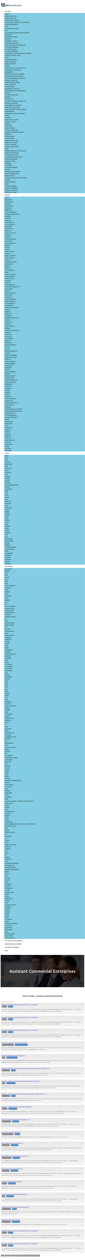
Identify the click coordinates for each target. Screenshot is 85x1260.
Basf (6, 788)
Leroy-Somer (9, 935)
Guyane (7, 446)
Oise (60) (7, 394)
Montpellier (8, 538)
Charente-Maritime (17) (11, 402)
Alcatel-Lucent (9, 892)
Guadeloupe (8, 444)
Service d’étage (9, 86)
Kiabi (6, 680)
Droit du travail (10, 127)
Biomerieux (8, 796)
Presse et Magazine (10, 144)
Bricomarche (9, 666)
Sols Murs (8, 38)
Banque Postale (10, 608)
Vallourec (8, 734)
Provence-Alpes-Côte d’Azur (13, 409)
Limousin (7, 319)
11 (20, 1255)
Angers (7, 515)
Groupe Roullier (10, 933)
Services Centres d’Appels (12, 171)
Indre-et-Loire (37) (10, 255)
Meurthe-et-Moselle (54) (12, 330)
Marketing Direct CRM (11, 140)
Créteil (7, 480)
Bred (6, 633)
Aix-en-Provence (10, 549)
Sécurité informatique (11, 94)
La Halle (7, 678)
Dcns (6, 902)
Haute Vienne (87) (10, 326)
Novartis (7, 790)
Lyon (6, 460)
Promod (7, 693)
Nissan (7, 772)
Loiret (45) (8, 259)
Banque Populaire (10, 616)
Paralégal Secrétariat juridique (14, 132)
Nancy (7, 505)
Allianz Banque (9, 631)
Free (6, 828)
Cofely (7, 819)
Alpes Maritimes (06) (11, 415)
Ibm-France (8, 906)
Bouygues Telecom (10, 826)
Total (7, 722)
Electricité (8, 34)
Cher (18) (7, 249)
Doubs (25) (8, 280)
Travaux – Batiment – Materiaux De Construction (19, 801)
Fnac (6, 660)
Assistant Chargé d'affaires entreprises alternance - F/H (15, 1119)
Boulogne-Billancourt (12, 484)
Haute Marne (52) (10, 270)
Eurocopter (8, 898)
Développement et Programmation (15, 90)
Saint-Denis (8, 468)
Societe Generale (10, 606)
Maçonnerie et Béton (11, 36)
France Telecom (9, 832)
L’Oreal (7, 707)
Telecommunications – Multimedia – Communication (20, 823)
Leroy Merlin (8, 670)
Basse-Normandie (10, 363)
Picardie (7, 390)
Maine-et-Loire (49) (10, 382)
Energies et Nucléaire (11, 103)
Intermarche (9, 649)
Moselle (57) (8, 334)
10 (18, 1255)
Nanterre (8, 476)
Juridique (8, 123)
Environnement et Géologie (13, 105)
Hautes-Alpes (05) (10, 413)
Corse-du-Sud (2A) (10, 274)
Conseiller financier (11, 59)
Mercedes (8, 765)
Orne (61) (7, 369)
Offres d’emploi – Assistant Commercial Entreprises (42, 996)
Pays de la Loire (9, 377)
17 (34, 1255)
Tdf (6, 850)
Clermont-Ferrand (10, 547)
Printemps (8, 658)
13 (25, 1255)
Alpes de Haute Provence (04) (13, 411)
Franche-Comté (9, 278)
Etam (6, 699)
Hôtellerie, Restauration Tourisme (15, 78)
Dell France (8, 919)
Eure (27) (7, 373)
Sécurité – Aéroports (11, 190)
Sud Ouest (8, 555)
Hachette (8, 846)
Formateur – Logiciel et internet (14, 74)
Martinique (8, 450)
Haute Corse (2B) (10, 276)
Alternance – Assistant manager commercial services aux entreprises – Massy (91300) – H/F (25, 1068)
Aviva (6, 593)
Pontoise (8, 482)
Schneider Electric (10, 736)
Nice (6, 536)
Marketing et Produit (11, 142)
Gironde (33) (8, 207)
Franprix (7, 651)
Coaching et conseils (12, 947)
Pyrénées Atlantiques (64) (12, 214)
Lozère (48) (8, 315)
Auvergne (8, 216)
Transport (8, 859)
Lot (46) (7, 348)
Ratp (6, 881)
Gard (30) (7, 311)
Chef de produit (10, 136)
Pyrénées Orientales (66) (12, 317)
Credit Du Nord (9, 624)
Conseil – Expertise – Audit (13, 55)
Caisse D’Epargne (10, 622)
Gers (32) (7, 346)
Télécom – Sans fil (10, 121)
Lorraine (7, 328)
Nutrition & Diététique (12, 152)
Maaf (6, 581)
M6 (6, 855)
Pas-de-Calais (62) (10, 361)
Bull (6, 931)
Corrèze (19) (8, 321)
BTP (6, 30)
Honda (7, 770)
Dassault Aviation (10, 747)
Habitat (7, 674)
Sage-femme (8, 165)
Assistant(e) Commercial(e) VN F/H (10, 1219)
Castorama (8, 664)
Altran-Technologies (11, 923)
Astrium (7, 908)
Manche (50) (8, 367)
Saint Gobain (9, 803)
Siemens (7, 913)
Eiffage (7, 815)
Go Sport (8, 703)
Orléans (7, 526)
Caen (6, 524)
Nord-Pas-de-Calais (11, 357)
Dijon (6, 495)
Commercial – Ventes (11, 40)
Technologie (9, 888)
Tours (7, 522)
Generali (7, 591)
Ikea (6, 672)
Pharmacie (8, 163)
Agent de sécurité (10, 181)
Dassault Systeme (10, 904)
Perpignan (8, 563)
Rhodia (7, 782)
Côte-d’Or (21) (9, 228)
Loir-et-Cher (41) (10, 257)
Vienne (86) (8, 406)
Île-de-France (9, 288)
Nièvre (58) (8, 230)
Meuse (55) (8, 332)
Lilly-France (8, 786)
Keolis (7, 871)
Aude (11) (7, 309)
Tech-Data (8, 925)
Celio (6, 683)
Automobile (8, 755)
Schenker (7, 886)
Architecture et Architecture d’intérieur (17, 22)
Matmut (7, 571)
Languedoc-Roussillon (11, 307)
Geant (7, 647)
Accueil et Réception (11, 80)
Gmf (6, 579)
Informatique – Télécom (12, 88)
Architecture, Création (12, 20)
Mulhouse (8, 503)
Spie (6, 842)
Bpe (6, 627)
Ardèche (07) (8, 427)
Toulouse (8, 557)
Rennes (7, 511)
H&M (6, 687)
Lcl (6, 604)
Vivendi (7, 840)
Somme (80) (8, 396)
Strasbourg (8, 489)
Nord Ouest (8, 507)
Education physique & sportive (14, 76)
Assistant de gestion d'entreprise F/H (11, 1132)
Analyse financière (10, 63)
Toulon (7, 542)
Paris (6, 455)
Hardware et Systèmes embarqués (15, 113)
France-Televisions (10, 844)
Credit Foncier (9, 635)
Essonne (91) (8, 297)
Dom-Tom (8, 442)
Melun (7, 470)
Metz (6, 499)
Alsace (7, 197)
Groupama (8, 587)
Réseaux (7, 92)
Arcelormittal (9, 732)
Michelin (7, 778)
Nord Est (8, 486)
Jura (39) (7, 282)
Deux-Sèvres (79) (10, 404)
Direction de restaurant (12, 82)
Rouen (7, 528)
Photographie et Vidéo (12, 28)
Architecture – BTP (10, 18)
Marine (7, 115)
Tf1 (6, 838)
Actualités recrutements (14, 940)
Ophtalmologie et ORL (11, 154)
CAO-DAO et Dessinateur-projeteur (15, 101)
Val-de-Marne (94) (10, 303)
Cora (6, 645)
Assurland (8, 595)
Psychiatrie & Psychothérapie (13, 157)
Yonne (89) (8, 234)
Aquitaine (8, 203)
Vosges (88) (8, 336)
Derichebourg (9, 743)
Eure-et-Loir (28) (10, 251)
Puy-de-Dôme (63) (10, 224)
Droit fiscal (8, 125)
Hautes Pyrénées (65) (11, 350)
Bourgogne (8, 226)
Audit (7, 57)
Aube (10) (7, 266)
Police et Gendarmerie (11, 188)
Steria (7, 921)
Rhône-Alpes (8, 423)
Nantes (7, 509)
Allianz (7, 577)
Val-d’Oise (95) (9, 305)
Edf (6, 753)
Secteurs (8, 11)
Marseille (8, 462)
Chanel (7, 716)
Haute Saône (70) (10, 284)
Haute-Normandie (10, 371)
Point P (7, 805)
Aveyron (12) (8, 342)
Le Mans (7, 520)
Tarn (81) (7, 353)
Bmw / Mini (8, 761)
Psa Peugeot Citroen (11, 757)
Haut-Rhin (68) (9, 201)
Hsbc (6, 620)
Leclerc (7, 643)
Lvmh (6, 712)
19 (39, 1255)
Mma (6, 583)
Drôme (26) (8, 429)
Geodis (7, 873)
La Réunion (8, 448)
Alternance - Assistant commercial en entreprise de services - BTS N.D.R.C (20, 1081)
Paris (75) (7, 290)
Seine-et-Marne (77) (10, 292)
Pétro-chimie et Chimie (11, 119)
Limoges (7, 561)
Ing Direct (8, 614)
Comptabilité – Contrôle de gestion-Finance (18, 53)
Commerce (8, 637)
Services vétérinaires (11, 167)
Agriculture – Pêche (11, 16)
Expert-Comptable (10, 61)
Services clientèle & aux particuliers (16, 177)
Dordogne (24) (9, 205)
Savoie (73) (8, 438)
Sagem (7, 894)
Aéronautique (9, 98)
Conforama (8, 676)
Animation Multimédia (11, 24)
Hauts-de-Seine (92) (10, 299)
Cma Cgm (7, 877)
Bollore (7, 879)
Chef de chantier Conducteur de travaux (17, 32)
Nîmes (6, 551)
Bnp (6, 602)
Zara (6, 691)
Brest (7, 518)
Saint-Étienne (9, 540)
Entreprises (9, 566)
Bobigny (7, 478)
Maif (6, 575)
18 (36, 1255)
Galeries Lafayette (10, 653)
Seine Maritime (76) (10, 375)
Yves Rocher (8, 714)
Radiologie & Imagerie (11, 159)
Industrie (8, 720)
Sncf (6, 861)
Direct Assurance (10, 585)
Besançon (8, 501)
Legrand (7, 738)
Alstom (7, 900)
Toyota (7, 767)
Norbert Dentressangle (12, 869)
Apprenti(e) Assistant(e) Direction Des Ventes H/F (14, 1043)
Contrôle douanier (11, 186)
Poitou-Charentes (10, 398)
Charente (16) (9, 400)
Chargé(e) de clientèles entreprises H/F (11, 1181)
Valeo (7, 774)
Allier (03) (8, 218)
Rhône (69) (8, 435)
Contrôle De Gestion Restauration (15, 67)
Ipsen (6, 799)
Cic (6, 618)
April (6, 598)
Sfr (6, 834)
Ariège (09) (8, 340)
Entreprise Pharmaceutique (13, 780)
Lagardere (8, 836)
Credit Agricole (9, 612)
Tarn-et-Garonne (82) (11, 355)
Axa (6, 573)
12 (22, 1255)
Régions (7, 195)
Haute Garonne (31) (10, 344)
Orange (7, 830)
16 (32, 1255)
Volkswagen (8, 759)
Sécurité (7, 179)
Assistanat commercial (12, 43)
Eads (6, 745)
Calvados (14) (9, 365)
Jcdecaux (8, 848)
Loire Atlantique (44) (11, 380)
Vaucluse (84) (9, 421)
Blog (6, 950)
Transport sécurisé (11, 192)
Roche (7, 794)
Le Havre (7, 513)
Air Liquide (8, 728)
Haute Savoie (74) (10, 440)
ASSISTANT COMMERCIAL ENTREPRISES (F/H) (13, 1055)
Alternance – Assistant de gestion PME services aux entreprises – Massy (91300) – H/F (24, 1094)
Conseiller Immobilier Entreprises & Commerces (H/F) (15, 1207)
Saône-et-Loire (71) (10, 232)
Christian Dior (9, 718)
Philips (7, 917)
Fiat (6, 763)
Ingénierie (8, 96)
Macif (6, 589)
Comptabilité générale (11, 47)
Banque (7, 65)
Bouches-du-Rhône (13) (11, 417)
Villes (7, 453)
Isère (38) (7, 431)
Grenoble (8, 544)
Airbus (7, 749)
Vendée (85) (8, 388)
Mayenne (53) (8, 384)
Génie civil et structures (12, 107)
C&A (6, 689)
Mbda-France (9, 929)
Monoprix (8, 656)
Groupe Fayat (9, 821)
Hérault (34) (8, 313)
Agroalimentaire (10, 937)
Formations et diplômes (13, 944)
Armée (7, 183)
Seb (6, 741)
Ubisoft (7, 857)
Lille (6, 457)
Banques (7, 600)
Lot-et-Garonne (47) (11, 212)
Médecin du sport (10, 161)
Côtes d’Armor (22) (10, 239)
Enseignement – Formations (13, 69)
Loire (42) (7, 433)
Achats (7, 14)
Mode (6, 26)
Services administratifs (12, 173)
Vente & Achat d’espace (12, 146)
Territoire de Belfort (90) (12, 286)
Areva (7, 730)
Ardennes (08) (9, 263)
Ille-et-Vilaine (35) (10, 243)
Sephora (7, 709)
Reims (6, 491)
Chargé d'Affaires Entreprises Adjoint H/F (12, 1143)
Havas (7, 852)
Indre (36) (8, 245)
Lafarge (7, 807)
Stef (6, 875)
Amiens (7, 497)
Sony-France (8, 927)
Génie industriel (9, 111)
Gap (6, 697)
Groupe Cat (8, 884)
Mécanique (8, 117)
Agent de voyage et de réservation (15, 45)
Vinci (6, 809)
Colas (7, 817)
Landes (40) (8, 210)
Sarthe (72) (8, 386)
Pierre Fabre (8, 792)
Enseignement (9, 72)
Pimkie (7, 695)
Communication (9, 138)
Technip (7, 890)
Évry (6, 474)
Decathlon (8, 701)
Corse (7, 272)
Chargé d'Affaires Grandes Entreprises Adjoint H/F (14, 1156)
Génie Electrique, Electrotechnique (15, 109)
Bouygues (8, 813)
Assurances (8, 569)
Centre (7, 247)
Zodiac (7, 915)
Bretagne (8, 237)
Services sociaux (10, 175)
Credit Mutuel (9, 610)
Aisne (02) (7, 392)
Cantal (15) (8, 220)
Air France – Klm (9, 865)
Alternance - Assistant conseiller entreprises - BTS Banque (16, 1106)
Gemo (6, 685)
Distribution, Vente (11, 49)
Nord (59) (8, 359)
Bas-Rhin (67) (8, 199)
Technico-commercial (11, 51)
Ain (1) (7, 425)
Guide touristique (10, 84)
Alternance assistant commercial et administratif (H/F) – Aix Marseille (19, 1004)
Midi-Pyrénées (9, 338)
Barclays (7, 629)
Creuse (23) (8, 324)
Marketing (8, 134)
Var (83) (7, 419)
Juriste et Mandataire (11, 130)
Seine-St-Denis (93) (10, 301)
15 (29, 1255)
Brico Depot (9, 668)
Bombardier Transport (12, 863)
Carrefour (8, 639)
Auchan (7, 641)
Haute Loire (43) (9, 222)
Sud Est (7, 530)
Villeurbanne (9, 553)
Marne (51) (8, 268)
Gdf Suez (7, 751)
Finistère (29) (9, 241)
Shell (6, 726)
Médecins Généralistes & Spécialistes (16, 150)
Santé (7, 148)
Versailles (8, 472)
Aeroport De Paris (10, 867)
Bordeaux (8, 559)
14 (27, 1255)
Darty (7, 662)
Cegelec (7, 910)
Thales (7, 896)
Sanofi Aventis (9, 784)
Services (7, 169)
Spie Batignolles (10, 811)
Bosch (7, 776)
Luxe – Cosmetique (10, 705)
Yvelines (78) (8, 295)
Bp (6, 724)
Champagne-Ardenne (11, 261)
